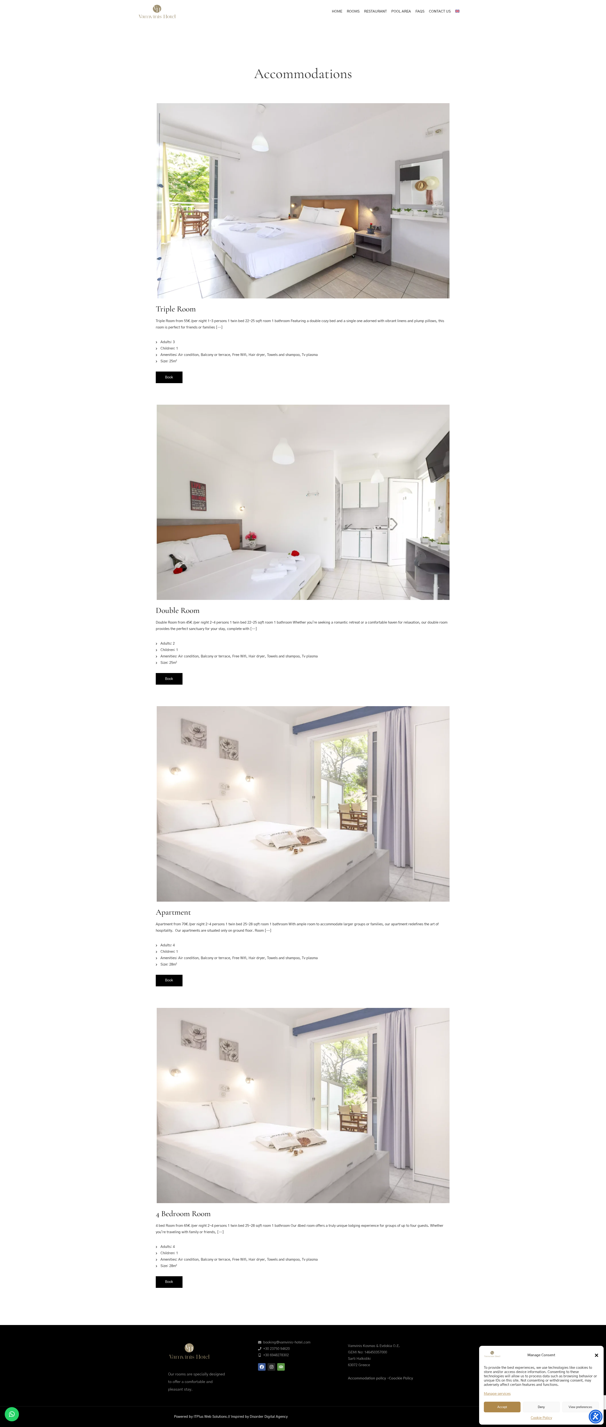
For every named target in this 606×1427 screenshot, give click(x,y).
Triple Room (176, 309)
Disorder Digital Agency (269, 1416)
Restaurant (375, 11)
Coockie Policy (401, 1378)
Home (337, 11)
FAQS (419, 11)
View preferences (580, 1407)
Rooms (353, 11)
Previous (164, 503)
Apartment (173, 912)
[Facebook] (262, 1367)
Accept (502, 1407)
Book (169, 377)
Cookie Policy (541, 1418)
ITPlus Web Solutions (211, 1416)
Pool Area (401, 11)
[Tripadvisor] (281, 1367)
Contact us (440, 11)
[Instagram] (271, 1367)
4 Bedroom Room (183, 1214)
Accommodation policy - (368, 1378)
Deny (541, 1407)
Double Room (178, 610)
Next (442, 503)
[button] (596, 1355)
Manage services (497, 1394)
